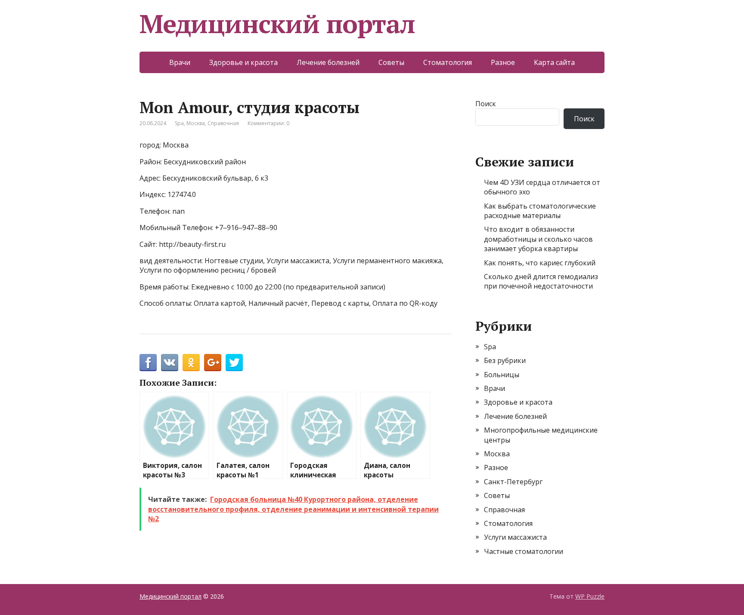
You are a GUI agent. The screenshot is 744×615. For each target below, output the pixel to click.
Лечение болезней (328, 62)
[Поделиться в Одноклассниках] (191, 362)
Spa (179, 123)
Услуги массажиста (515, 537)
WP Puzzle (589, 596)
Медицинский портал (277, 23)
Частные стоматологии (523, 551)
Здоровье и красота (243, 62)
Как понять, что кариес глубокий (539, 263)
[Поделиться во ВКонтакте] (169, 362)
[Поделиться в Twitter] (234, 362)
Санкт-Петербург (513, 481)
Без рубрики (505, 360)
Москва (195, 123)
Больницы (501, 374)
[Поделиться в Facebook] (148, 362)
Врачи (179, 62)
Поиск (485, 103)
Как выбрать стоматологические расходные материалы (540, 210)
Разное (503, 62)
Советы (391, 62)
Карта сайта (554, 62)
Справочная (223, 123)
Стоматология (447, 62)
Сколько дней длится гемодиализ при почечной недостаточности (541, 281)
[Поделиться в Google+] (212, 362)
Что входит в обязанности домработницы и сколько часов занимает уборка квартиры (538, 238)
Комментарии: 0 (268, 123)
